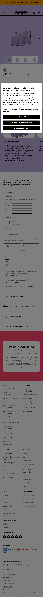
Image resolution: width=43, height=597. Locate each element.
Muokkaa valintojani (21, 128)
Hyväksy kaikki (21, 117)
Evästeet (6, 111)
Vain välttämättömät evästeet (21, 122)
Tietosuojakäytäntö (25, 109)
